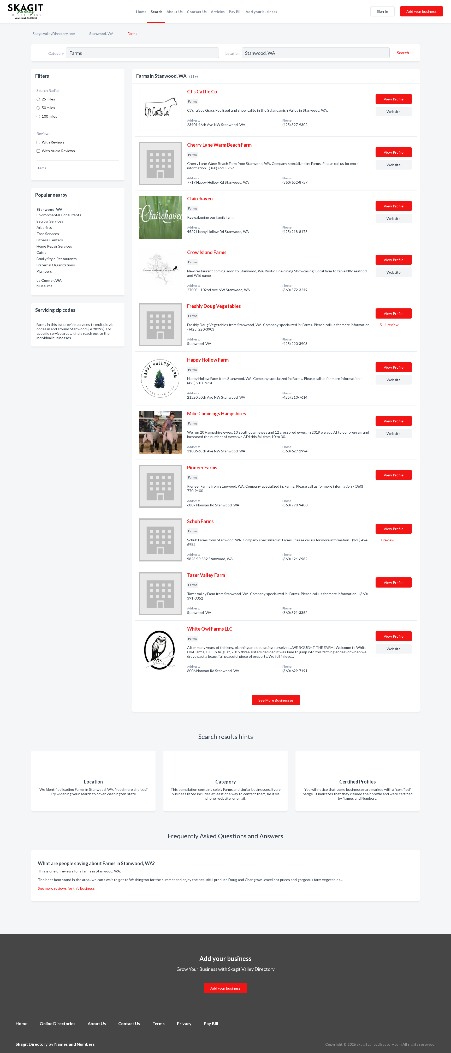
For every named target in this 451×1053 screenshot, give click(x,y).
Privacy (184, 1023)
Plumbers (44, 271)
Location (232, 53)
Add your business (261, 11)
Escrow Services (50, 221)
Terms (158, 1023)
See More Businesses (276, 700)
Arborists (44, 227)
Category (56, 53)
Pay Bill (235, 11)
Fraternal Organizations (56, 265)
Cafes (41, 252)
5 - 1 (389, 324)
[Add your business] (225, 981)
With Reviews (53, 142)
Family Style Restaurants (57, 258)
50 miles (48, 107)
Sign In (382, 11)
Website (394, 111)
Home (141, 11)
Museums (44, 286)
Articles (218, 11)
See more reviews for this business (66, 888)
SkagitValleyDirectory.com (54, 33)
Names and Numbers (74, 1044)
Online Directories (57, 1023)
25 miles (48, 99)
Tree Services (48, 233)
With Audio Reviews (58, 150)
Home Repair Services (54, 246)
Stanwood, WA (101, 33)
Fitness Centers (50, 240)
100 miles (49, 116)
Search (156, 11)
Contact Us (197, 11)
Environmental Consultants (59, 215)
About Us (175, 11)
